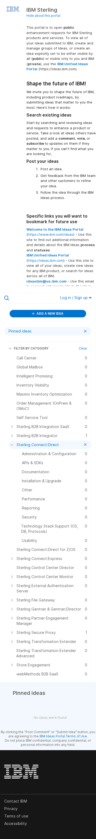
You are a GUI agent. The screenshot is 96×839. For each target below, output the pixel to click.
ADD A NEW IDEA (49, 313)
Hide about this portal (43, 16)
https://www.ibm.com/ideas (50, 234)
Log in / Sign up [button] (74, 297)
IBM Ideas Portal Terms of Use (63, 736)
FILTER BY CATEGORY (31, 348)
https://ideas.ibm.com (45, 260)
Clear (83, 348)
